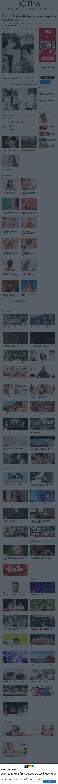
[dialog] (29, 774)
